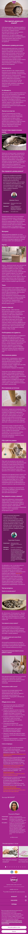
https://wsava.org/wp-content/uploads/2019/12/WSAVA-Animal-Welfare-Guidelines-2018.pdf (14, 773)
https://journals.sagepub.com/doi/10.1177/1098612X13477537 (14, 754)
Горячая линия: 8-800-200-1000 (14, 884)
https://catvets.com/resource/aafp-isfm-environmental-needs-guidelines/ (13, 766)
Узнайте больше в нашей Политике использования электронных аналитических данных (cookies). (11, 922)
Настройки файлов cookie (14, 927)
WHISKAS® (19, 573)
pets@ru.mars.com (14, 889)
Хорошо (14, 931)
